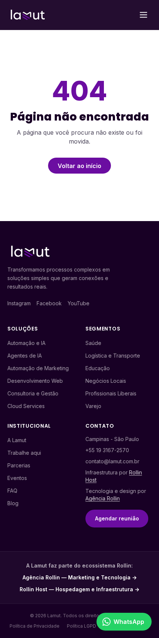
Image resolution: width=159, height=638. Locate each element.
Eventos (17, 478)
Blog (12, 503)
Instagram (19, 303)
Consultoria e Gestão (32, 393)
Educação (97, 368)
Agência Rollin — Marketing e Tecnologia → (80, 577)
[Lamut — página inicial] (27, 15)
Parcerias (18, 465)
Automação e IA (26, 343)
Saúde (93, 343)
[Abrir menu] (143, 15)
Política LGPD (81, 626)
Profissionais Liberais (110, 393)
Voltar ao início (79, 166)
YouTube (78, 303)
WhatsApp (129, 621)
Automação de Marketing (38, 368)
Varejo (93, 406)
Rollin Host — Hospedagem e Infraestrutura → (79, 589)
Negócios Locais (105, 381)
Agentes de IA (24, 355)
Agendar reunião (117, 518)
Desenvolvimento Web (35, 381)
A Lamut (16, 440)
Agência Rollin (102, 498)
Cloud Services (26, 406)
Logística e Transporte (112, 355)
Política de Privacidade (35, 626)
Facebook (49, 303)
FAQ (12, 490)
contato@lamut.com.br (112, 461)
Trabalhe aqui (24, 453)
